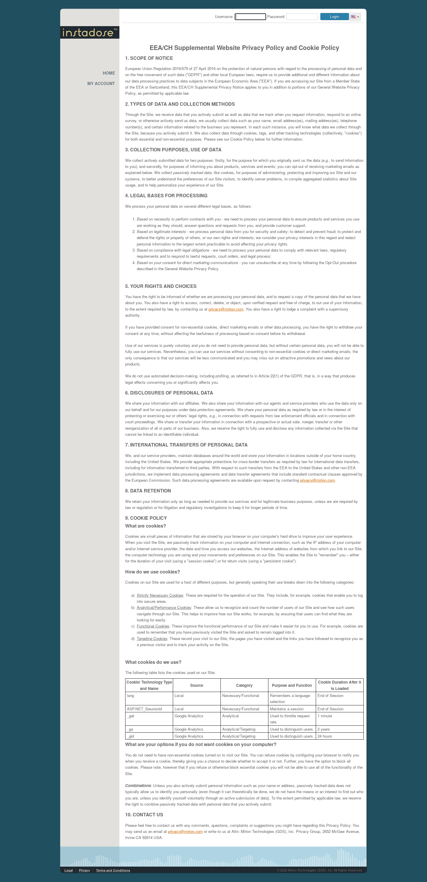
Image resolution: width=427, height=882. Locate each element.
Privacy (84, 870)
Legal (68, 870)
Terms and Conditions (113, 870)
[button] (355, 17)
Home (109, 73)
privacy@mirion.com (226, 309)
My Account (101, 83)
